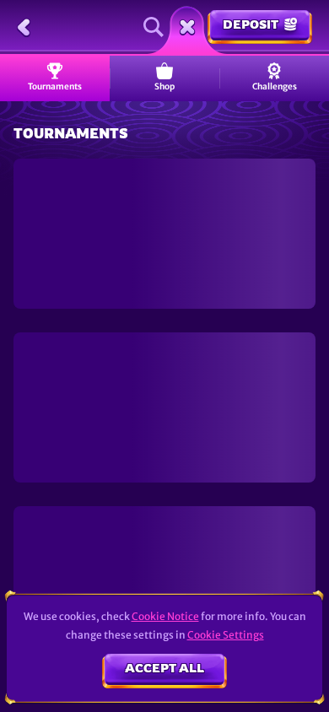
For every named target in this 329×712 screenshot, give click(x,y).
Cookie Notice (165, 616)
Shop (164, 86)
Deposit (250, 24)
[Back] (23, 26)
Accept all (164, 668)
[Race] (187, 26)
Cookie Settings (225, 635)
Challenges (274, 86)
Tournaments (55, 86)
